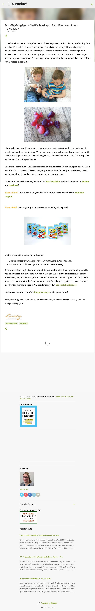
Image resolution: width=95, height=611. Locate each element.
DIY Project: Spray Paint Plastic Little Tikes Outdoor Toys (41, 557)
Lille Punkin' (16, 4)
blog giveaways (42, 292)
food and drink (11, 323)
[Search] (91, 4)
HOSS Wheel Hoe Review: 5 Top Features (35, 578)
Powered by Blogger (48, 603)
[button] (6, 36)
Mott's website (53, 181)
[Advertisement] (47, 372)
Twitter (85, 181)
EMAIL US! (24, 489)
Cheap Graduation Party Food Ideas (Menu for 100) (39, 535)
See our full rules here (66, 285)
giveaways (23, 323)
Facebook (13, 185)
